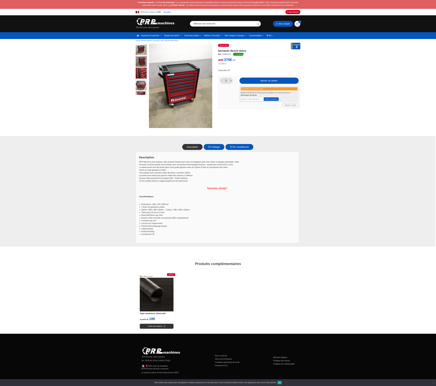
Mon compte (284, 24)
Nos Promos (294, 12)
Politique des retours (281, 361)
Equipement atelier (171, 36)
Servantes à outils (158, 40)
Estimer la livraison (271, 99)
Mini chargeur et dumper (234, 36)
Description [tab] (192, 147)
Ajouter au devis (290, 105)
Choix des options (155, 326)
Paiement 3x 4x (221, 365)
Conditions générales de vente (227, 362)
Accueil (138, 40)
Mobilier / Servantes (212, 36)
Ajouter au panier (269, 80)
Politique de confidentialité (284, 364)
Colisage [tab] (215, 147)
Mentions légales (280, 357)
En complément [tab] (240, 147)
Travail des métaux (191, 36)
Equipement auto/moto (150, 36)
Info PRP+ (167, 12)
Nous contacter (221, 356)
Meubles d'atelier (146, 40)
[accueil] (138, 35)
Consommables (255, 36)
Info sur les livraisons (223, 359)
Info (270, 36)
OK (280, 382)
